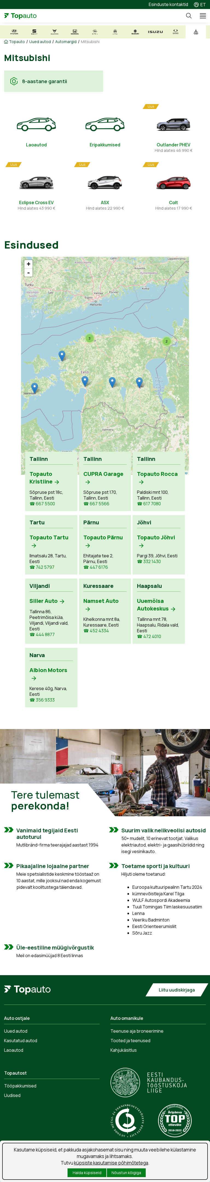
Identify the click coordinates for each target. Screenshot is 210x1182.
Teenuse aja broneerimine (137, 1031)
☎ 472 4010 (149, 636)
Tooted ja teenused (130, 1040)
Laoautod (13, 1050)
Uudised (12, 1095)
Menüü (200, 16)
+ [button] (28, 264)
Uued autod (40, 42)
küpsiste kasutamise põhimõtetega (111, 1163)
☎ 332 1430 (149, 561)
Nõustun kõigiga (126, 1172)
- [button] (28, 272)
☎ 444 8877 (42, 634)
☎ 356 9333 (42, 700)
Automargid (66, 42)
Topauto (17, 42)
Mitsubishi (90, 42)
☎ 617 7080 (149, 504)
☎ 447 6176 (95, 567)
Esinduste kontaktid (168, 4)
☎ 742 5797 (42, 567)
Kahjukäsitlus (123, 1050)
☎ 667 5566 (96, 504)
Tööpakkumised (20, 1086)
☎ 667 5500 (42, 504)
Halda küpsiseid (87, 1172)
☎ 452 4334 (96, 631)
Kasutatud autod (20, 1040)
